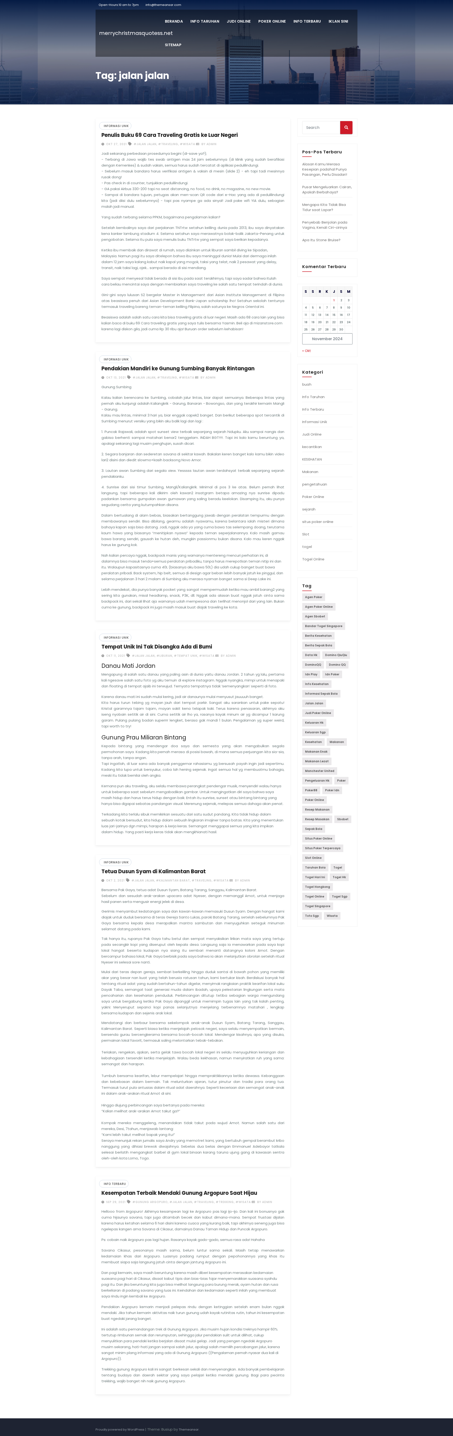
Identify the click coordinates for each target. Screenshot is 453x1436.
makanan (337, 742)
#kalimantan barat (173, 880)
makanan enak (316, 752)
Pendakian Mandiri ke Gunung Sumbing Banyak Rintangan (178, 368)
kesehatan (313, 742)
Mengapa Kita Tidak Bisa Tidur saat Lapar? (324, 207)
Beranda (174, 21)
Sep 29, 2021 (115, 1202)
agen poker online (319, 607)
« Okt (306, 350)
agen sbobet (315, 616)
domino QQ (337, 665)
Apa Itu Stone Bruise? (321, 239)
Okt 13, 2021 (115, 377)
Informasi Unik (116, 126)
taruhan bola (315, 867)
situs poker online (318, 521)
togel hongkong (317, 887)
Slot (305, 534)
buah (306, 384)
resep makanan (317, 810)
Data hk (311, 655)
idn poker (332, 674)
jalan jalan (314, 703)
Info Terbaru (307, 21)
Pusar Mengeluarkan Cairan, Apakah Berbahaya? (327, 189)
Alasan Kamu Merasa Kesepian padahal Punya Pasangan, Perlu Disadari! (324, 169)
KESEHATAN (312, 459)
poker (341, 781)
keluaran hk (314, 723)
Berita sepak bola (318, 645)
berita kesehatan (318, 636)
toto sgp (312, 916)
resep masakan (317, 819)
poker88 (311, 790)
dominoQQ (313, 665)
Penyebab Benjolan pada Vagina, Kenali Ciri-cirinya (324, 225)
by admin (209, 144)
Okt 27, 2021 (116, 144)
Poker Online (272, 21)
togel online (314, 896)
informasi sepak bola (321, 694)
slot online (313, 858)
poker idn (332, 790)
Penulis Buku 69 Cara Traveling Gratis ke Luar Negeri (169, 135)
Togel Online (313, 559)
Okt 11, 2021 (115, 656)
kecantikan (312, 446)
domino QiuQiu (336, 655)
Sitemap (173, 45)
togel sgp (340, 896)
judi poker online (318, 713)
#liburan (164, 656)
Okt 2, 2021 (115, 880)
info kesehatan (317, 684)
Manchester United (319, 771)
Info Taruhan (204, 21)
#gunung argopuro (150, 1202)
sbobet (342, 819)
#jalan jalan (145, 144)
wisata (332, 916)
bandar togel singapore (323, 626)
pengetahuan (314, 484)
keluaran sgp (315, 732)
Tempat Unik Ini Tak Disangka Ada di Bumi (156, 646)
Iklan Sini (338, 21)
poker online (314, 800)
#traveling (168, 144)
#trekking (225, 1202)
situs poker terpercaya (322, 848)
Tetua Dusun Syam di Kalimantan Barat (153, 871)
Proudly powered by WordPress (120, 1429)
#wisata (187, 144)
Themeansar (189, 1429)
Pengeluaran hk (317, 781)
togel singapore (317, 906)
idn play (311, 674)
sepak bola (313, 829)
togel (307, 546)
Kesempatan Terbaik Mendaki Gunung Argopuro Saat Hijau (179, 1193)
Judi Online (239, 21)
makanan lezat (317, 761)
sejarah (308, 509)
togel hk (339, 877)
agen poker (313, 597)
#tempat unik (185, 656)
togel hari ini (315, 877)
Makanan (310, 471)
